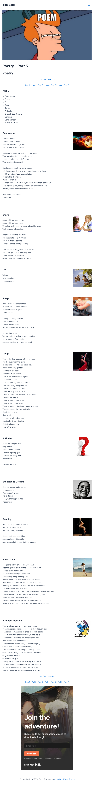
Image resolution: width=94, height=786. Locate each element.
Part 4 (47, 85)
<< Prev (43, 79)
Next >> (51, 79)
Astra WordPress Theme (64, 779)
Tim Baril (8, 5)
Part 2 (34, 85)
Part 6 (60, 85)
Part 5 (53, 85)
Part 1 (27, 85)
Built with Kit (32, 764)
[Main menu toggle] (89, 4)
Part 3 (40, 85)
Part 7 (66, 85)
